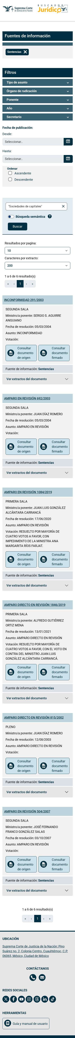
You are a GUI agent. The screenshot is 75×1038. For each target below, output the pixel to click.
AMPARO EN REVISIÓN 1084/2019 (28, 492)
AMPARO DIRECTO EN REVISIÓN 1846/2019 (34, 605)
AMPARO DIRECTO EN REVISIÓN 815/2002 (34, 717)
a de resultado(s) (20, 276)
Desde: (7, 134)
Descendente (23, 179)
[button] (37, 82)
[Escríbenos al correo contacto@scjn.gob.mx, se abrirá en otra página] (42, 978)
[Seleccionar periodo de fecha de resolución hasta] (68, 159)
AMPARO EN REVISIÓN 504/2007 (27, 811)
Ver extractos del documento (26, 380)
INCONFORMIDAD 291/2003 (24, 300)
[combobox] (33, 206)
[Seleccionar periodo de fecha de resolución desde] (68, 142)
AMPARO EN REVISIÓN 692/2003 (27, 398)
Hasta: (7, 151)
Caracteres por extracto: (21, 258)
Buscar (17, 226)
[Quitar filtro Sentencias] (25, 52)
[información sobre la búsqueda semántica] (50, 216)
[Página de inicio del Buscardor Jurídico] (53, 9)
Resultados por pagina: (20, 243)
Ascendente (22, 173)
